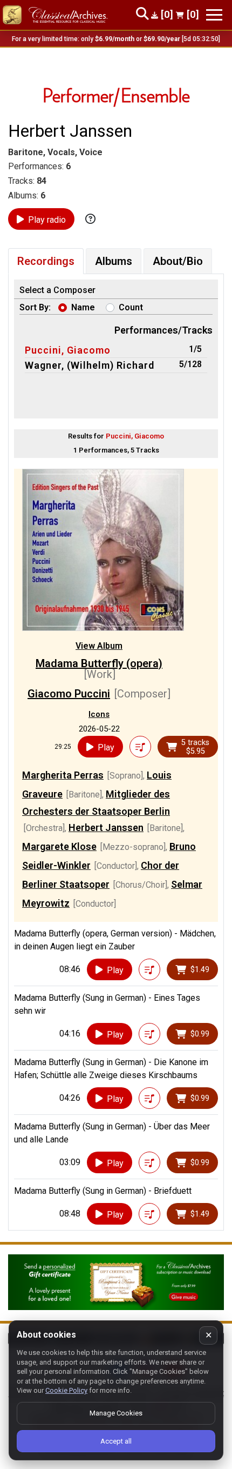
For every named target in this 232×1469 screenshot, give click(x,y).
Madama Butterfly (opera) (99, 663)
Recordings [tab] (45, 261)
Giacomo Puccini (69, 693)
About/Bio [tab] (178, 261)
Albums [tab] (113, 261)
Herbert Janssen (106, 827)
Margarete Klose (59, 846)
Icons (99, 714)
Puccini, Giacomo (68, 350)
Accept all (116, 1441)
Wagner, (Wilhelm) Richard (89, 365)
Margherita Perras (63, 775)
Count (131, 307)
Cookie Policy (66, 1390)
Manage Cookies (116, 1413)
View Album (99, 646)
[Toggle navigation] (214, 14)
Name (83, 307)
